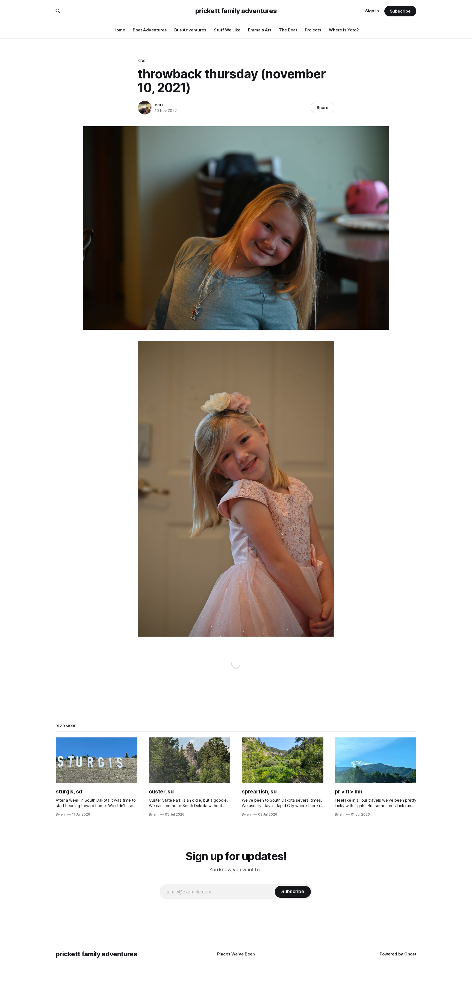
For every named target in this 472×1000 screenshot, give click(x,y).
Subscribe (400, 11)
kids (142, 60)
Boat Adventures (150, 30)
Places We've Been (236, 954)
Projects (313, 30)
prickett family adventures (236, 11)
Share (322, 107)
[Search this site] (58, 11)
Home (119, 30)
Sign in (372, 10)
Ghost (410, 954)
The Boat (288, 30)
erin (159, 104)
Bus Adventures (190, 30)
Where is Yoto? (344, 30)
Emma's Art (259, 30)
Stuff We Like (227, 30)
